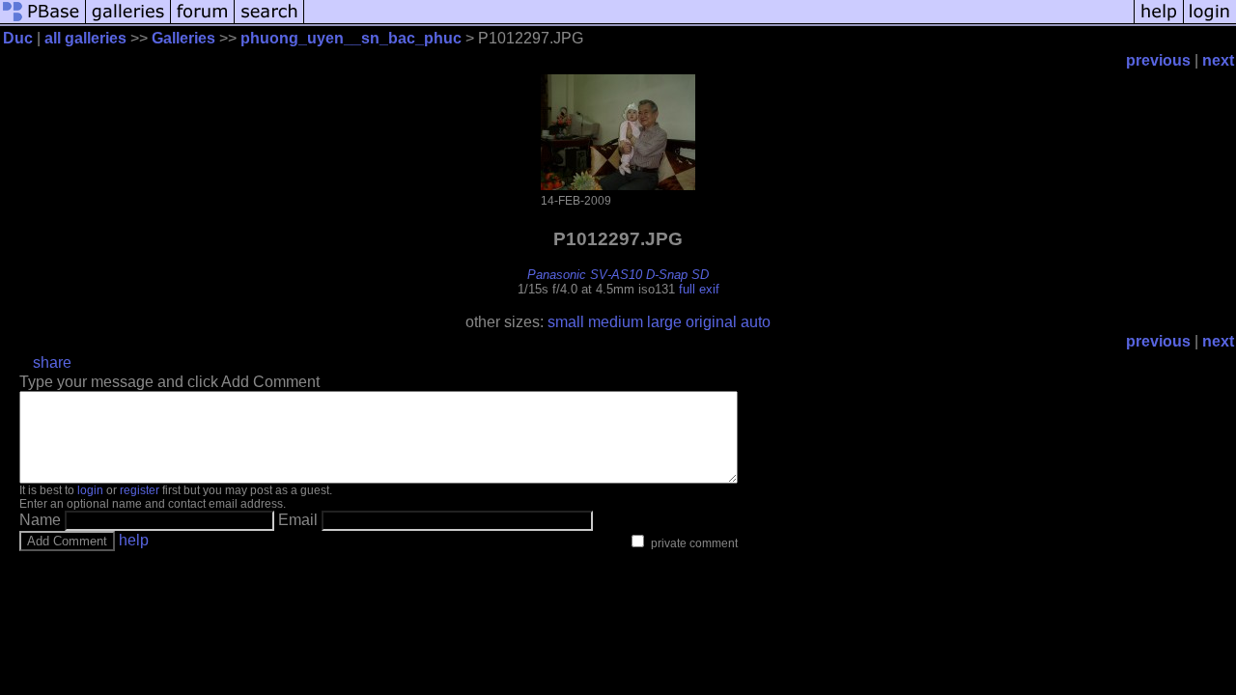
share (52, 362)
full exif (699, 289)
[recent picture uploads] (128, 22)
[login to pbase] (1210, 22)
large (664, 322)
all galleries (85, 38)
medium (615, 322)
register (139, 490)
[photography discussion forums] (203, 22)
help (134, 540)
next (1218, 60)
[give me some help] (1159, 22)
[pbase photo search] (269, 22)
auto (756, 322)
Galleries (183, 38)
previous (1158, 60)
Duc (18, 38)
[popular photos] (719, 22)
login (90, 490)
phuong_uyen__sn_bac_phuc (351, 38)
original (711, 322)
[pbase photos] (43, 22)
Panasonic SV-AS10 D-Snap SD (618, 274)
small (566, 322)
